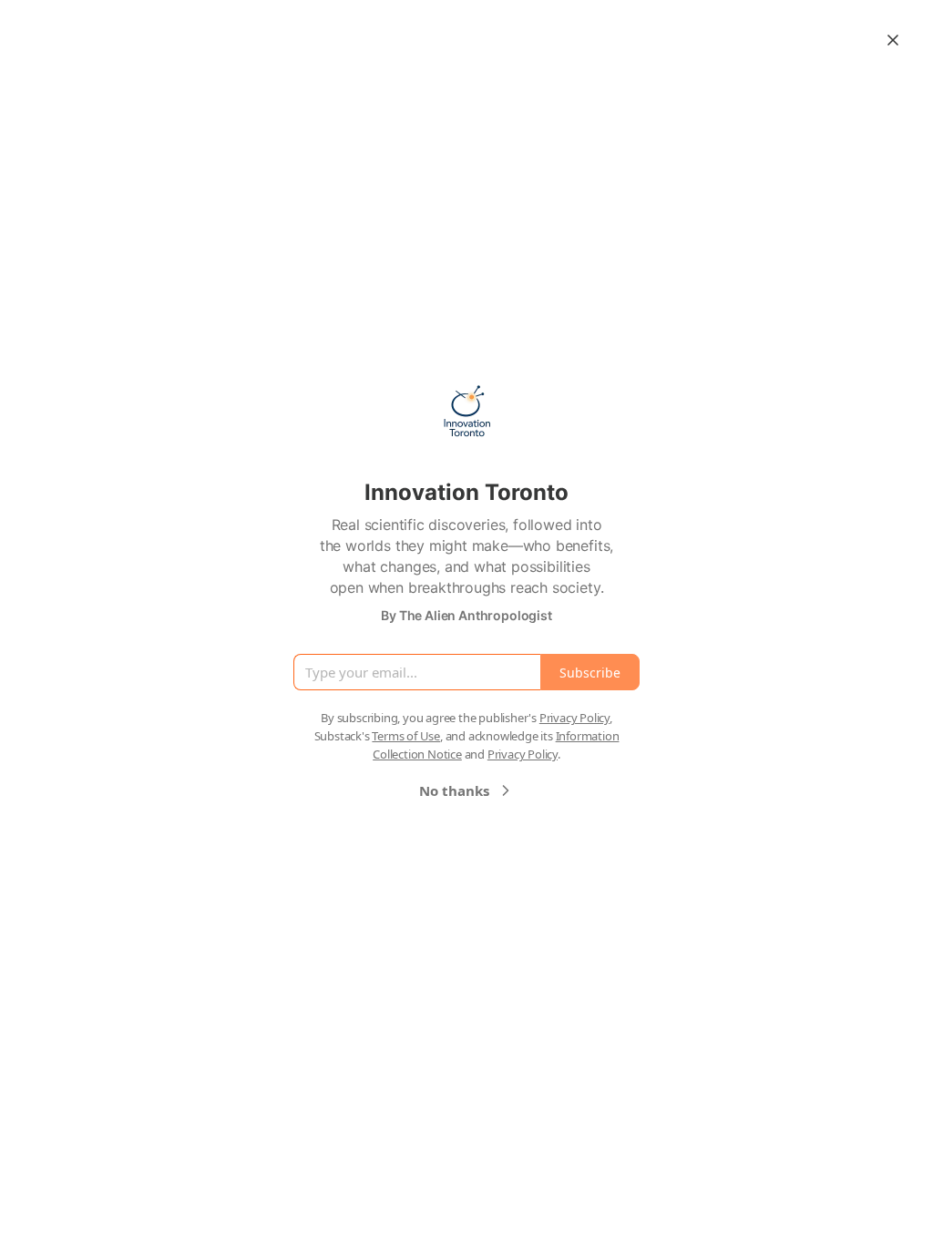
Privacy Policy (574, 717)
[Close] (893, 40)
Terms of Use (406, 736)
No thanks (454, 790)
